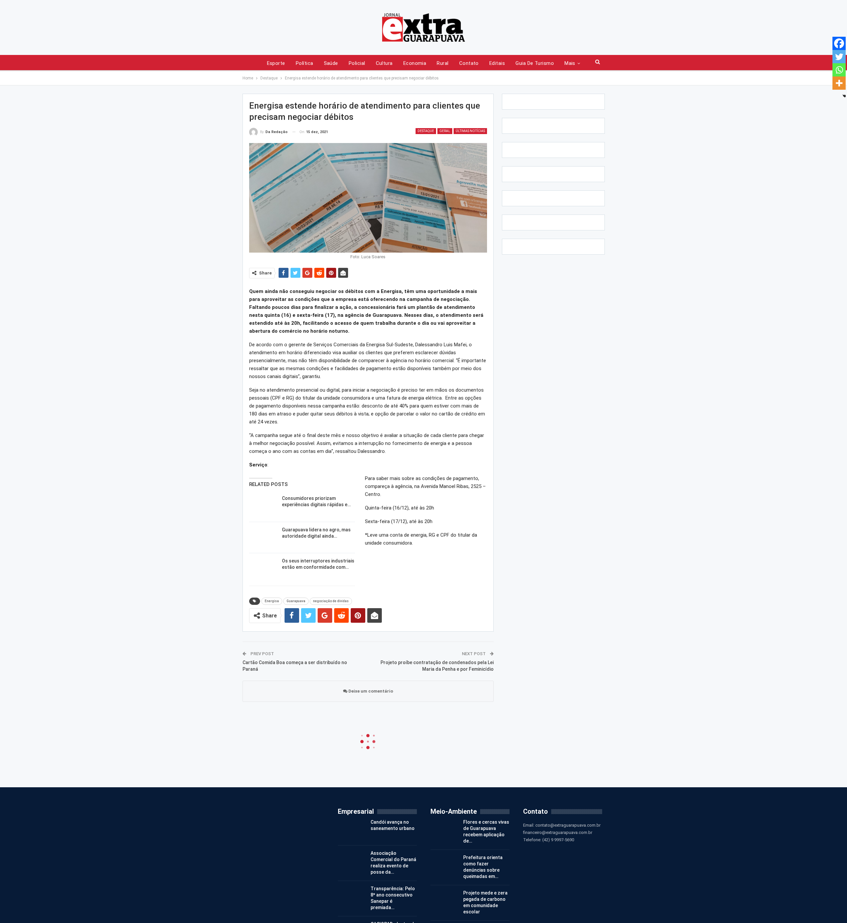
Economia (414, 63)
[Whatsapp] (839, 69)
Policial (357, 63)
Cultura (384, 63)
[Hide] (844, 96)
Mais (569, 63)
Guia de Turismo (534, 63)
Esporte (276, 63)
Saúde (331, 63)
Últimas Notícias (470, 131)
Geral (444, 131)
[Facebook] (839, 43)
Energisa (272, 601)
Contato (469, 63)
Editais (497, 63)
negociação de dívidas (331, 601)
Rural (442, 63)
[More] (839, 83)
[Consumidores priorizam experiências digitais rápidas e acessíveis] (263, 505)
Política (304, 63)
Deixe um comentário (370, 691)
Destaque (426, 131)
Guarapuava (296, 601)
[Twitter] (839, 56)
